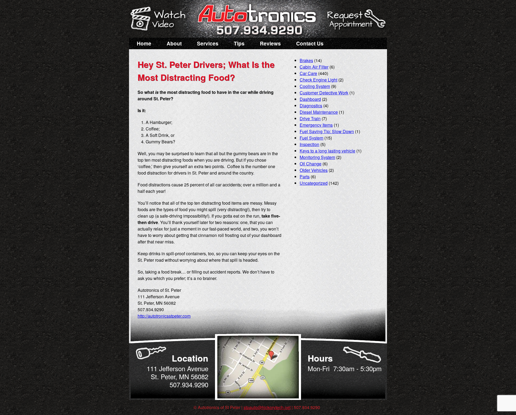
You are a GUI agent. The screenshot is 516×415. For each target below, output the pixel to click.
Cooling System (315, 86)
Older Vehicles (314, 170)
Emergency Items (316, 125)
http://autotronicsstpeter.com (164, 316)
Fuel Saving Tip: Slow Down (327, 131)
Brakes (306, 60)
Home (144, 43)
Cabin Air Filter (314, 67)
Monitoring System (317, 157)
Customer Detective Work (324, 93)
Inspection (309, 144)
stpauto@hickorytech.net (267, 407)
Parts (305, 176)
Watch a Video (160, 20)
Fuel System (311, 138)
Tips (239, 43)
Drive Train (310, 118)
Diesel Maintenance (319, 112)
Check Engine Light (318, 80)
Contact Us (310, 43)
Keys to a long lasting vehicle (327, 151)
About (174, 43)
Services (207, 43)
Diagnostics (311, 105)
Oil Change (310, 164)
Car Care (308, 73)
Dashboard (310, 99)
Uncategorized (314, 183)
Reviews (270, 43)
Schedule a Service (355, 22)
